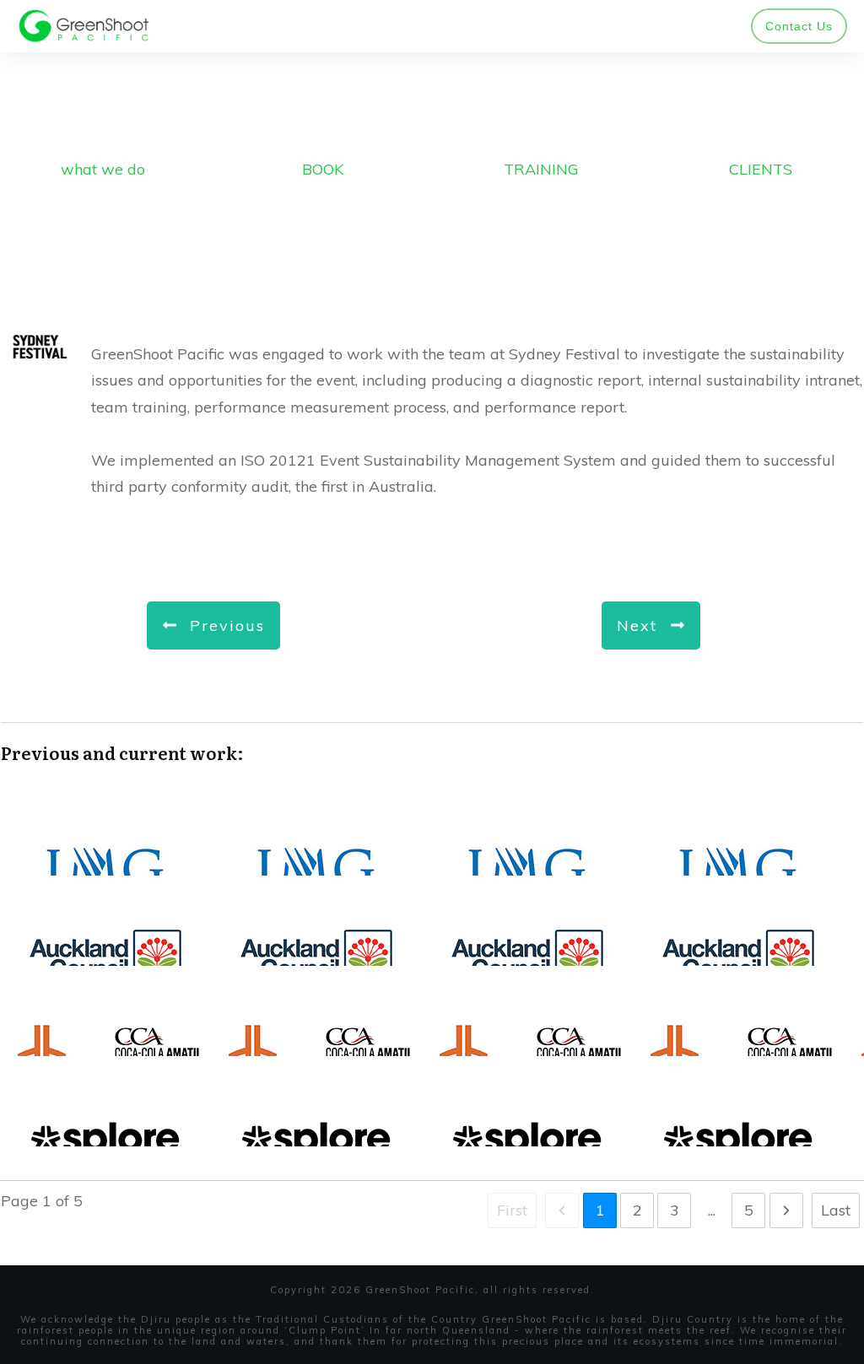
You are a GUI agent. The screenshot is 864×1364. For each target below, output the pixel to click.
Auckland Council (432, 937)
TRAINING (541, 169)
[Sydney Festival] (39, 347)
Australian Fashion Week (432, 847)
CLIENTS (760, 169)
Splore (432, 1118)
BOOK (322, 169)
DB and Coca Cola (432, 1028)
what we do (103, 169)
